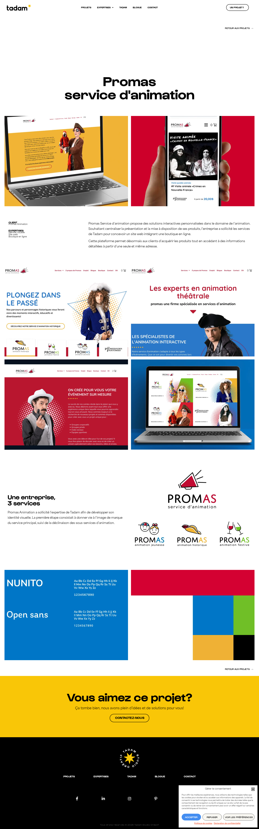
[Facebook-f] (77, 798)
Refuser (212, 817)
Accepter (191, 817)
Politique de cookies (203, 823)
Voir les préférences (239, 817)
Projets (86, 7)
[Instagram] (129, 798)
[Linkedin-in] (103, 798)
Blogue (137, 7)
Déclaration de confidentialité (227, 823)
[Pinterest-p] (155, 798)
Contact (152, 7)
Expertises (104, 7)
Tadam (123, 7)
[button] (253, 789)
